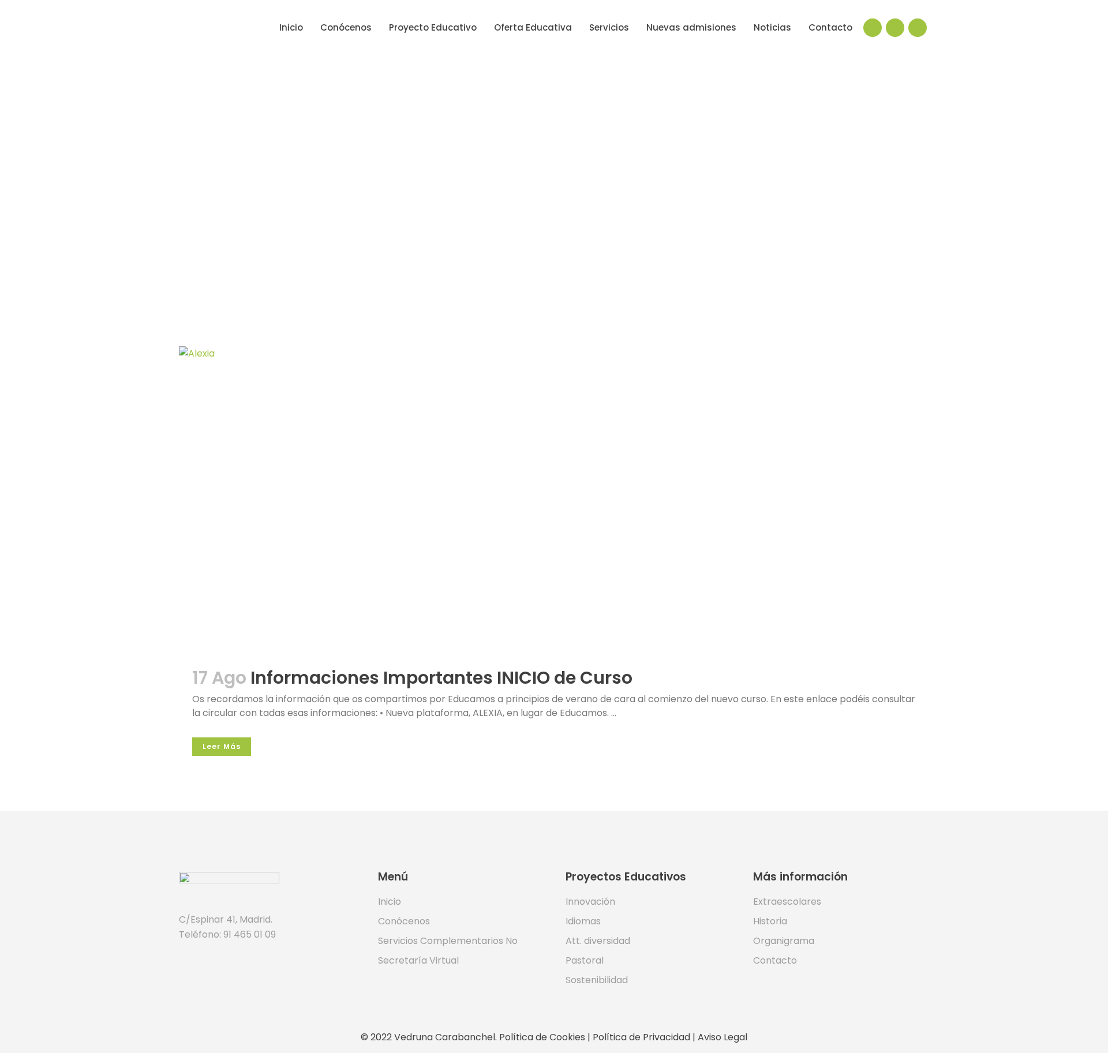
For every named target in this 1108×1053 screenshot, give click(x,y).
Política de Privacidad (641, 1037)
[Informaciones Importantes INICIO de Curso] (554, 498)
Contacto (775, 960)
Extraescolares (787, 901)
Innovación (590, 901)
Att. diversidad (598, 941)
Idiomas (583, 921)
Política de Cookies (542, 1037)
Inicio (389, 901)
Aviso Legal (722, 1037)
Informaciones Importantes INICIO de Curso (441, 677)
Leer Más (222, 746)
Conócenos (404, 921)
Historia (770, 921)
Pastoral (585, 960)
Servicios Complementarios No (448, 941)
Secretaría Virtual (418, 960)
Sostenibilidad (597, 980)
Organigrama (783, 941)
